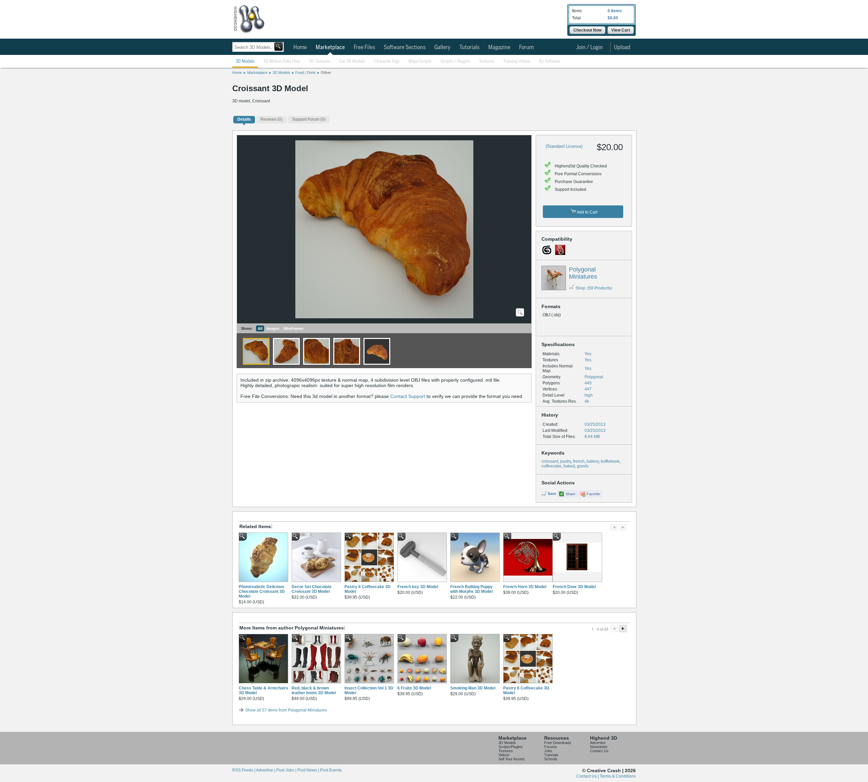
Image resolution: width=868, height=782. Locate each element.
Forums (550, 747)
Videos (504, 755)
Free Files (364, 47)
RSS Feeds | (244, 770)
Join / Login (589, 47)
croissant (549, 461)
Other (326, 73)
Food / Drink (305, 73)
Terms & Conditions (618, 776)
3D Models (245, 61)
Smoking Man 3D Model (472, 688)
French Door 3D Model (574, 586)
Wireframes (293, 328)
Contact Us (599, 751)
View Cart (620, 30)
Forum (526, 47)
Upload (622, 47)
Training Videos (516, 61)
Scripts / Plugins (455, 61)
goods (583, 466)
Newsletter (599, 747)
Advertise (598, 743)
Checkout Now (587, 30)
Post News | (308, 770)
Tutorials (469, 47)
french (579, 461)
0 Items (615, 10)
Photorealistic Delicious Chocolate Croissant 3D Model (262, 591)
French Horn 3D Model (524, 586)
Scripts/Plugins (510, 747)
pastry (565, 461)
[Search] (278, 46)
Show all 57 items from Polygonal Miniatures (286, 710)
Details (244, 119)
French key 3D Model (417, 586)
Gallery (442, 47)
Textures (486, 61)
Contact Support (407, 396)
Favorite (593, 494)
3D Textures (319, 61)
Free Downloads (557, 743)
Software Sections (405, 47)
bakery (593, 461)
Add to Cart (586, 212)
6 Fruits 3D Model (414, 688)
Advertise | (266, 770)
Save (552, 494)
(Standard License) (564, 146)
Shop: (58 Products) (593, 288)
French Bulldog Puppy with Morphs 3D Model (471, 589)
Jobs (548, 751)
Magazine (499, 47)
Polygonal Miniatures (583, 273)
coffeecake (551, 466)
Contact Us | (588, 776)
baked (569, 466)
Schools (550, 759)
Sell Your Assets (511, 759)
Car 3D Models (352, 61)
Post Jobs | (286, 770)
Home (300, 47)
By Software (549, 61)
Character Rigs (387, 61)
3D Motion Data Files (281, 61)
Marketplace (330, 47)
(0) (271, 119)
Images (273, 328)
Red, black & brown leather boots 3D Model (314, 690)
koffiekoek (610, 461)
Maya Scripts (420, 61)
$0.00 (613, 18)
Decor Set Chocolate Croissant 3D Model (312, 589)
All (260, 328)
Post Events (331, 770)
